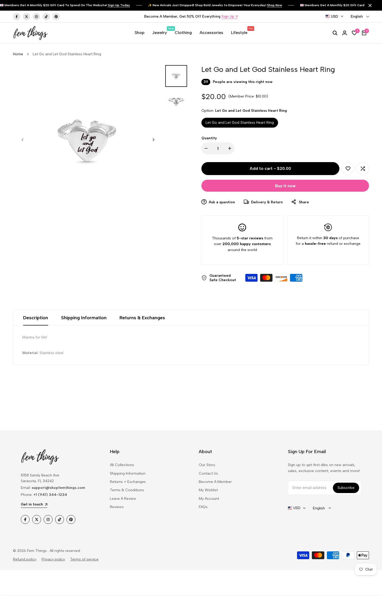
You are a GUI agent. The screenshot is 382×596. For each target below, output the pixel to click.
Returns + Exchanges (128, 482)
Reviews (117, 507)
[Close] (369, 5)
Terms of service (84, 559)
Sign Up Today (114, 5)
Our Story (207, 465)
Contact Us (208, 473)
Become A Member (215, 482)
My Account (209, 498)
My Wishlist (208, 490)
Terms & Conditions (127, 490)
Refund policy (24, 559)
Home (18, 54)
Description (35, 318)
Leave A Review (123, 498)
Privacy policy (53, 559)
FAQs (203, 507)
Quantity (209, 138)
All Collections (122, 465)
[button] (347, 168)
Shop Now (270, 5)
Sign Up (227, 17)
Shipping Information (84, 318)
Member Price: (242, 96)
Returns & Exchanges (142, 318)
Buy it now (285, 185)
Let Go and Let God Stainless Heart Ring (240, 122)
